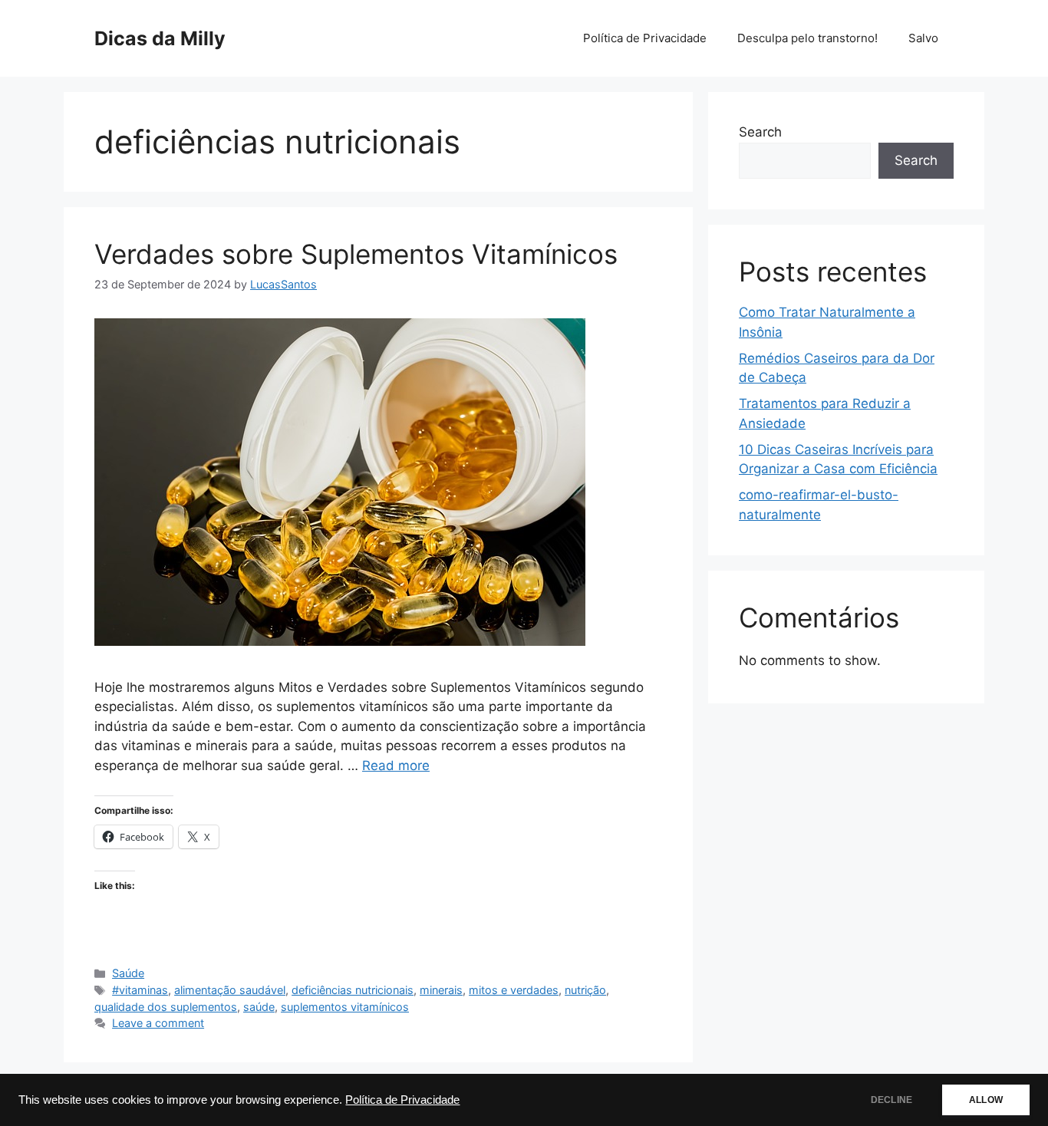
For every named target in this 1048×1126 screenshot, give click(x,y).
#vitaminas (140, 989)
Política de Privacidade (402, 1100)
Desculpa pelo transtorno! (807, 38)
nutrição (585, 989)
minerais (441, 989)
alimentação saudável (229, 989)
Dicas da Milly (160, 38)
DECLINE (891, 1100)
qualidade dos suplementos (165, 1006)
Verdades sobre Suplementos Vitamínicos (356, 254)
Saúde (128, 972)
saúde (259, 1006)
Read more (396, 765)
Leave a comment (158, 1022)
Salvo (923, 38)
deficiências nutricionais (353, 989)
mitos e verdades (514, 989)
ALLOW (986, 1100)
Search (760, 132)
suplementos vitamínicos (345, 1006)
